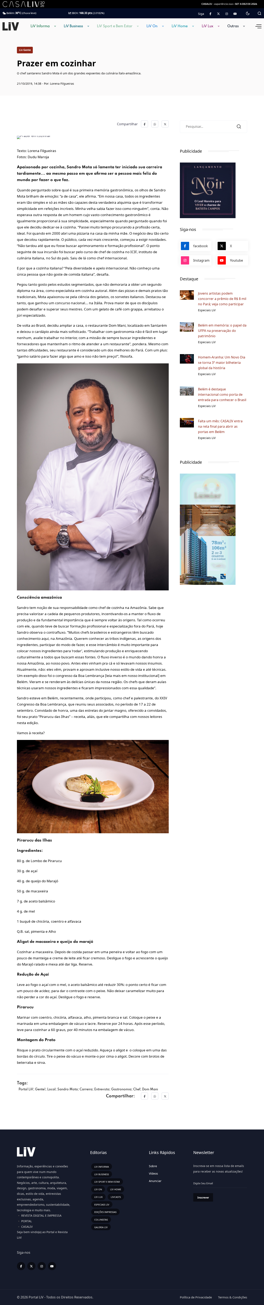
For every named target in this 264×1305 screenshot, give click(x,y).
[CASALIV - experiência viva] (229, 4)
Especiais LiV (101, 1204)
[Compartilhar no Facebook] (144, 124)
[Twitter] (218, 13)
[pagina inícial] (10, 26)
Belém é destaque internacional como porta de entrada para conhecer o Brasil (222, 394)
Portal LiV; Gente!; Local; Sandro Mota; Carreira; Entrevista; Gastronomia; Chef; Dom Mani (88, 1089)
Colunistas (101, 1219)
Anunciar (155, 1181)
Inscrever (203, 1197)
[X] (31, 1266)
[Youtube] (235, 13)
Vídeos (153, 1173)
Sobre (153, 1166)
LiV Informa (40, 26)
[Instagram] (42, 1266)
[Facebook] (210, 13)
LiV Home (180, 26)
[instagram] (226, 13)
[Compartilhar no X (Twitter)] (165, 124)
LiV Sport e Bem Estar (114, 26)
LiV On (152, 26)
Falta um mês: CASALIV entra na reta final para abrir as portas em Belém (220, 426)
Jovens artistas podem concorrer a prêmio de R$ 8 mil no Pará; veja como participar (222, 298)
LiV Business (73, 26)
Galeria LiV (101, 1227)
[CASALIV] (27, 4)
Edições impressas (105, 1212)
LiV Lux (207, 26)
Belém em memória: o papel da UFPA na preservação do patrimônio (222, 330)
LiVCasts (116, 1196)
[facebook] (21, 1266)
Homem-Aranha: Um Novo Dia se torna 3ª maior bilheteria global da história (221, 362)
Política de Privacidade (196, 1297)
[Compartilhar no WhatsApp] (154, 124)
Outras (233, 26)
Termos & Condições (232, 1297)
